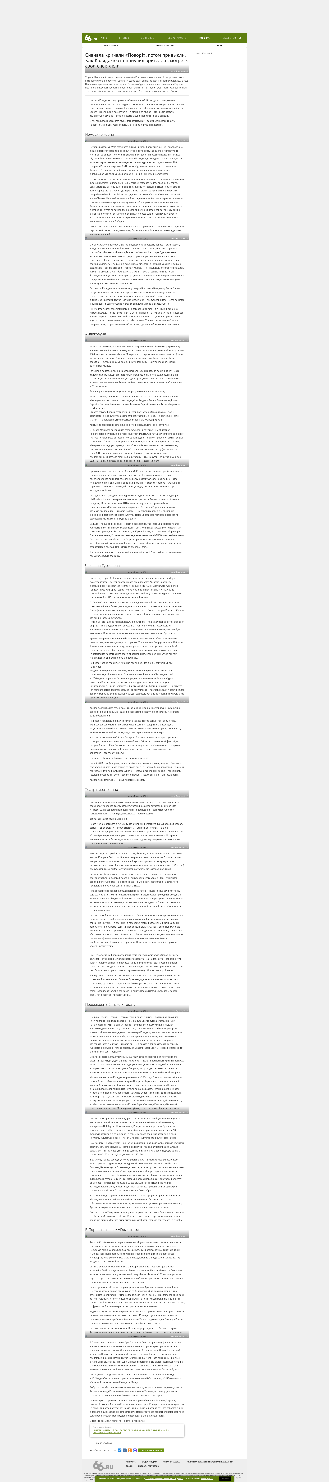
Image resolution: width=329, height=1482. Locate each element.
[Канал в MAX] (135, 1450)
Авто (104, 38)
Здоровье (147, 38)
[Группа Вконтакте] (125, 1450)
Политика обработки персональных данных (210, 1462)
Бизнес (124, 38)
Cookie (129, 1466)
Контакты (131, 1462)
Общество (229, 38)
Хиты (219, 45)
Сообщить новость (151, 1450)
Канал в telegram (172, 1462)
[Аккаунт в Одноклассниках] (130, 1450)
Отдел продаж (149, 1462)
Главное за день (110, 45)
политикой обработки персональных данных (164, 1479)
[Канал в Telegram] (119, 1450)
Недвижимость (176, 38)
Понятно (225, 1479)
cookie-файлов (207, 1479)
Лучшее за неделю (164, 45)
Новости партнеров (148, 1466)
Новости (205, 38)
